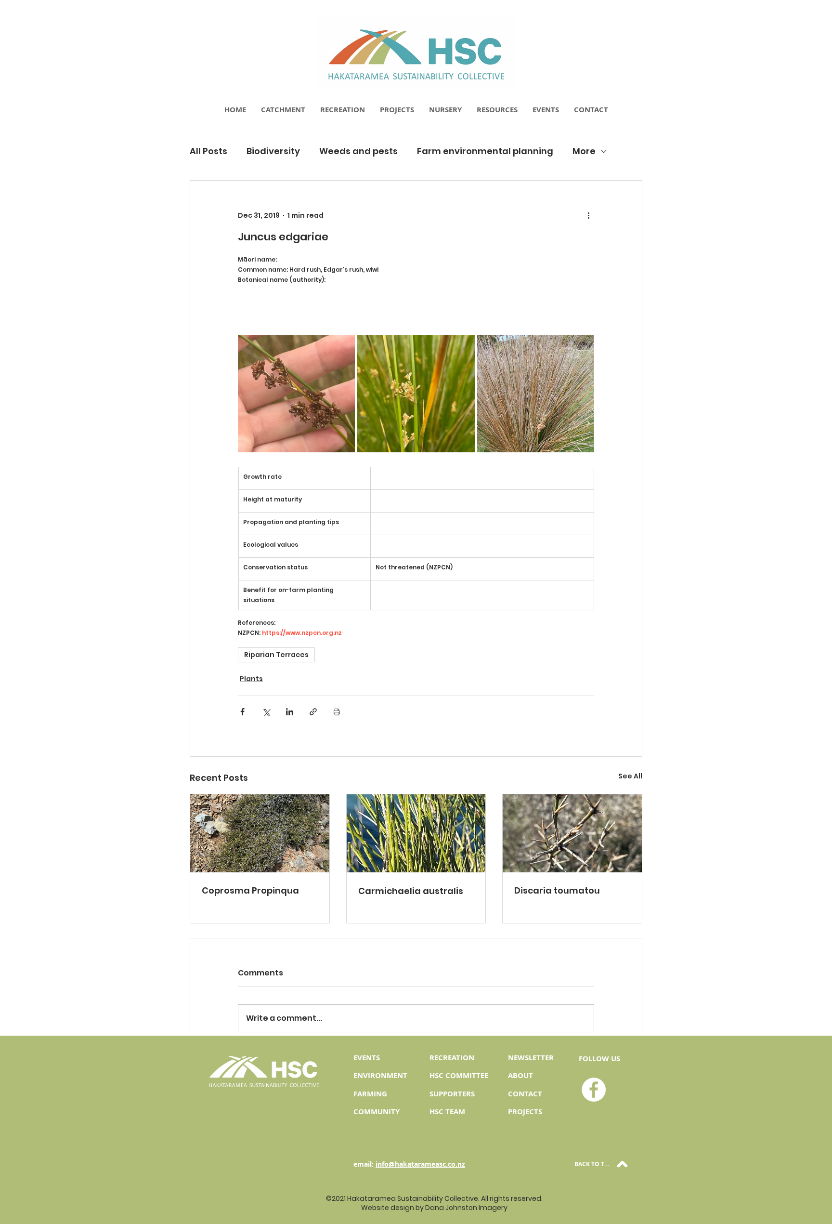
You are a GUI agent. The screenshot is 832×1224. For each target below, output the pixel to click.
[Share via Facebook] (242, 711)
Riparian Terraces (276, 654)
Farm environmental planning (485, 151)
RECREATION (451, 1058)
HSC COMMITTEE (458, 1075)
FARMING (370, 1094)
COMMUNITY (376, 1111)
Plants (251, 679)
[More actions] (588, 215)
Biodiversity (273, 151)
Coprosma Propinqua (250, 890)
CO (513, 1094)
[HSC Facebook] (594, 1090)
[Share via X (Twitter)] (266, 711)
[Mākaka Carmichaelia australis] (416, 833)
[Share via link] (313, 711)
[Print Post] (336, 711)
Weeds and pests (358, 151)
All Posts (208, 151)
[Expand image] (296, 393)
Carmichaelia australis (410, 891)
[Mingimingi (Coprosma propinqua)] (259, 833)
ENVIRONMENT (380, 1075)
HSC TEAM (447, 1111)
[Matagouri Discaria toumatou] (572, 833)
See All (630, 776)
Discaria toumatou (557, 890)
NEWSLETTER (531, 1058)
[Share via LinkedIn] (289, 711)
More (584, 151)
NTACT (530, 1094)
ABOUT (520, 1075)
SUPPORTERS (452, 1094)
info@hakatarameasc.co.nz (420, 1164)
